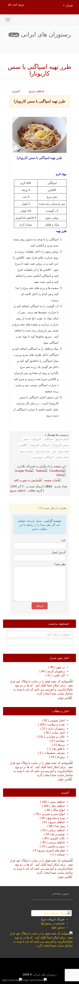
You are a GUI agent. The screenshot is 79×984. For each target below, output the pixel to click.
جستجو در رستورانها (53, 923)
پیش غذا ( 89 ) (56, 826)
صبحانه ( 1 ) (57, 854)
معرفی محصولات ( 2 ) (51, 752)
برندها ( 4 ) (58, 744)
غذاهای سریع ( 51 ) (53, 822)
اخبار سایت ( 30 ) (54, 732)
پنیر (54, 451)
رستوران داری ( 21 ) (52, 728)
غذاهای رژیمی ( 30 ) (53, 842)
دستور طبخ (58, 927)
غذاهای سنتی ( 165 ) (52, 801)
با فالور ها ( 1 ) (56, 748)
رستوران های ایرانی (44, 974)
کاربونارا (36, 439)
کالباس (23, 445)
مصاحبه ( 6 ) (57, 740)
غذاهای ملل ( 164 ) (53, 805)
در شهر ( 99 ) (56, 667)
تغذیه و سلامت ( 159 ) (51, 724)
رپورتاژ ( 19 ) (57, 756)
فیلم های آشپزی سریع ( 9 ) (49, 850)
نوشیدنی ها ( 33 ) (54, 834)
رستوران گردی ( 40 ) (52, 671)
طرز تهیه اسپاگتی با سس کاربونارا (39, 101)
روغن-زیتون (26, 451)
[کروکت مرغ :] (51, 913)
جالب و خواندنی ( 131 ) (51, 736)
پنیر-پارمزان (42, 451)
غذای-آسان (62, 457)
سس (26, 439)
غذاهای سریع (37, 91)
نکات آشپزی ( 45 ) (54, 838)
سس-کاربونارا (60, 445)
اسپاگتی (48, 439)
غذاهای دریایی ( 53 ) (53, 830)
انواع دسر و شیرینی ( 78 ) (49, 814)
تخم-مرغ (64, 451)
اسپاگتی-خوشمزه (43, 457)
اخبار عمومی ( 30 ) (53, 720)
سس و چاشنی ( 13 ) (52, 846)
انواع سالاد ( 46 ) (55, 809)
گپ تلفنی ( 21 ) (55, 675)
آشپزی (16, 91)
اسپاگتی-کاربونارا (39, 445)
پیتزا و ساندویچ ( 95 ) (52, 818)
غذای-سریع (62, 439)
